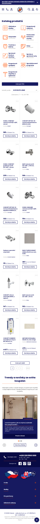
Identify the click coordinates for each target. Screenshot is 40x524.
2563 (27, 368)
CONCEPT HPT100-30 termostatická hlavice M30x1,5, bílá (29, 122)
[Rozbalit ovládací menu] (36, 520)
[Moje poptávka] (37, 9)
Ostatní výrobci (11, 257)
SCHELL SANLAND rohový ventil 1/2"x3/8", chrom (29, 208)
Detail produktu (10, 136)
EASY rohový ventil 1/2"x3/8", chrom (28, 295)
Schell (9, 126)
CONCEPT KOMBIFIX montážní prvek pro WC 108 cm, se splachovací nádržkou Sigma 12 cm (10, 339)
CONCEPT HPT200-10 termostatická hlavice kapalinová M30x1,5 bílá (10, 208)
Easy (28, 169)
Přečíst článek (20, 436)
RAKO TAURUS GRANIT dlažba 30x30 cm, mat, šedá (29, 252)
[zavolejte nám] (7, 9)
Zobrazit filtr (20, 84)
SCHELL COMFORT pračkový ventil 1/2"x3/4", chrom (8, 165)
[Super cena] (17, 101)
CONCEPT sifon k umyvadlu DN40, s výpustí (9, 296)
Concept (29, 126)
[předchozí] (4, 445)
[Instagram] (25, 463)
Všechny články (20, 445)
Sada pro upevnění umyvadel (9, 251)
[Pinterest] (29, 463)
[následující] (35, 445)
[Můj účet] (33, 9)
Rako (28, 255)
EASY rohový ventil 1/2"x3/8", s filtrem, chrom (28, 165)
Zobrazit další (20, 363)
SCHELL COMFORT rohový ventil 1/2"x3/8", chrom (10, 122)
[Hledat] (29, 9)
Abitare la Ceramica (31, 342)
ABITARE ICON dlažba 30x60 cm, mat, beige (29, 339)
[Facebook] (20, 463)
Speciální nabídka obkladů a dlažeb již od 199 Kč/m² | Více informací (18, 2)
